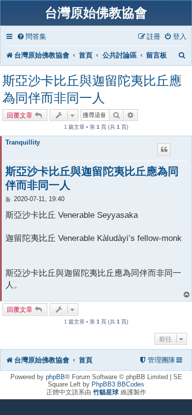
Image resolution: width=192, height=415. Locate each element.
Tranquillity (22, 142)
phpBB (55, 377)
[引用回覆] (164, 149)
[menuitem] (31, 36)
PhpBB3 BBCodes (118, 384)
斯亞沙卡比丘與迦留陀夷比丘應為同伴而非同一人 (92, 89)
